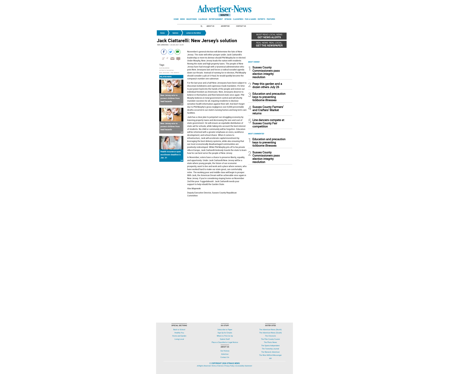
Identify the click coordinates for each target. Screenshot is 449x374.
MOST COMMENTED (256, 133)
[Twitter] (171, 52)
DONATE (286, 3)
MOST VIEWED (253, 62)
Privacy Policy (229, 366)
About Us (210, 26)
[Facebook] (164, 52)
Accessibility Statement (243, 366)
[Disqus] (202, 230)
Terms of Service (217, 366)
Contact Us (241, 26)
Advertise (225, 26)
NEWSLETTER (273, 3)
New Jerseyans (162, 45)
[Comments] (177, 52)
